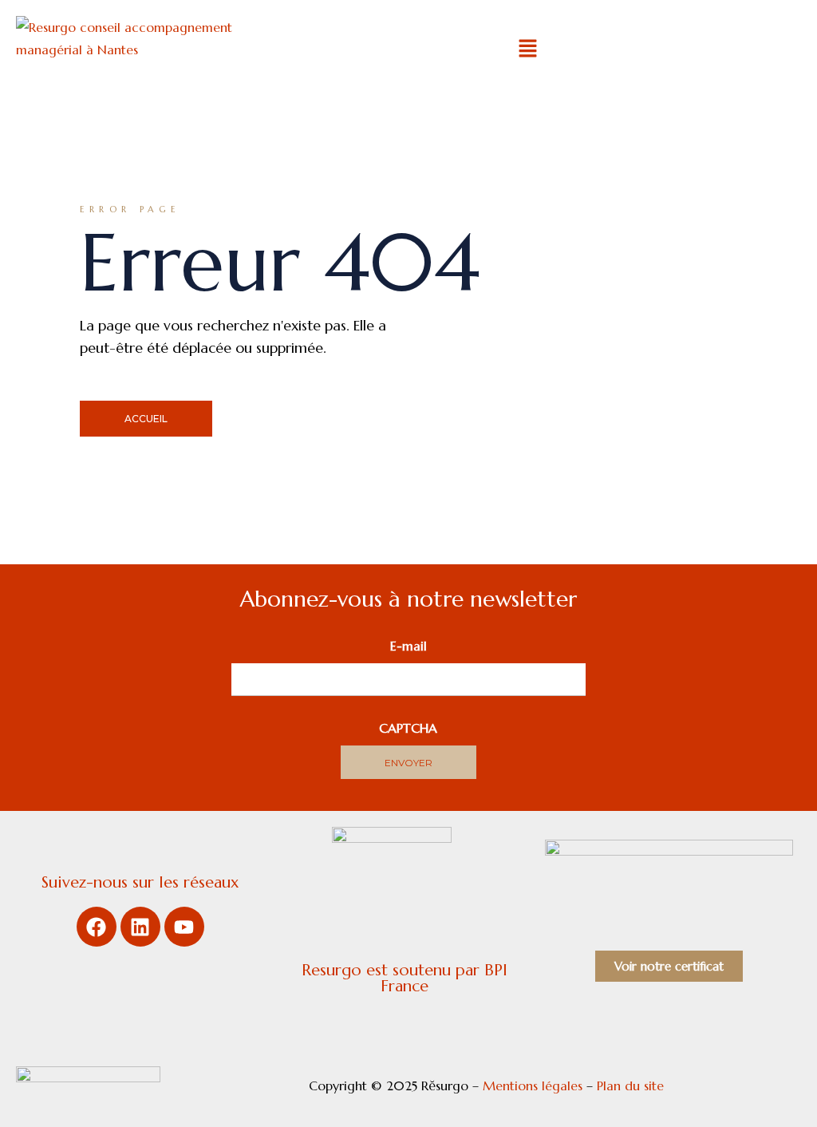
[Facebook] (96, 927)
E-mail (408, 646)
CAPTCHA (408, 728)
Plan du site (632, 1085)
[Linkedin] (140, 927)
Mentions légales (532, 1085)
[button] (527, 49)
